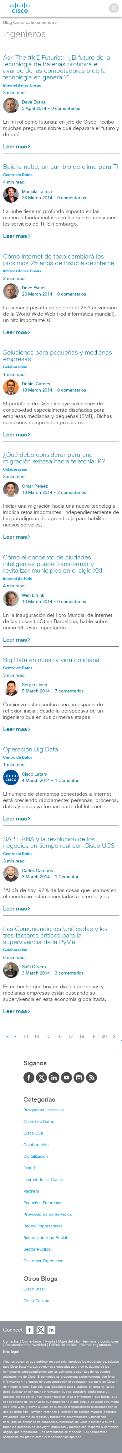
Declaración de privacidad (25, 1345)
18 (81, 1036)
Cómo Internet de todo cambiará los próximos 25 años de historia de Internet (59, 260)
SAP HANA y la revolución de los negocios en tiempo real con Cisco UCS (59, 842)
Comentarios (32, 1341)
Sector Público (37, 1249)
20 (104, 1036)
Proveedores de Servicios (47, 1215)
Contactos (11, 1341)
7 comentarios (69, 691)
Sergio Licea (34, 685)
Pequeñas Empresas (42, 1203)
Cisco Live (33, 1133)
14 (36, 1036)
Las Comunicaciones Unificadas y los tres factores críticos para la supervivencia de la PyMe (55, 935)
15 (47, 1036)
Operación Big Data (30, 749)
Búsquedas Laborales (43, 1110)
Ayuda (50, 1341)
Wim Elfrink (33, 595)
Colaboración (35, 1145)
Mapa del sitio (68, 1341)
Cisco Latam (34, 774)
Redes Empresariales (43, 1226)
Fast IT (29, 1168)
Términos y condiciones (101, 1341)
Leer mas (15, 147)
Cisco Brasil (34, 1289)
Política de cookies (63, 1345)
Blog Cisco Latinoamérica (28, 22)
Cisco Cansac (36, 1301)
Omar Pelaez (35, 486)
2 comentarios (71, 492)
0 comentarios (65, 108)
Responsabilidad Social (45, 1238)
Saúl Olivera (34, 967)
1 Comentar (67, 780)
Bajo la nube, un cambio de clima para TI (60, 167)
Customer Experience (43, 1261)
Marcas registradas (96, 1345)
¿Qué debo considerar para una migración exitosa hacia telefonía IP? (54, 458)
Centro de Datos (38, 1122)
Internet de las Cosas (43, 1180)
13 (25, 1036)
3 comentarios (69, 973)
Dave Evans (33, 102)
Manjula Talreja (37, 192)
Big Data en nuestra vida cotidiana (51, 660)
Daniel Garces (36, 384)
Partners (31, 1191)
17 (70, 1036)
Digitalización (35, 1157)
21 (115, 1036)
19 (92, 1036)
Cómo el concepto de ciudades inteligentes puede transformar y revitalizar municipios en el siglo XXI (52, 564)
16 (59, 1036)
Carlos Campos (37, 870)
